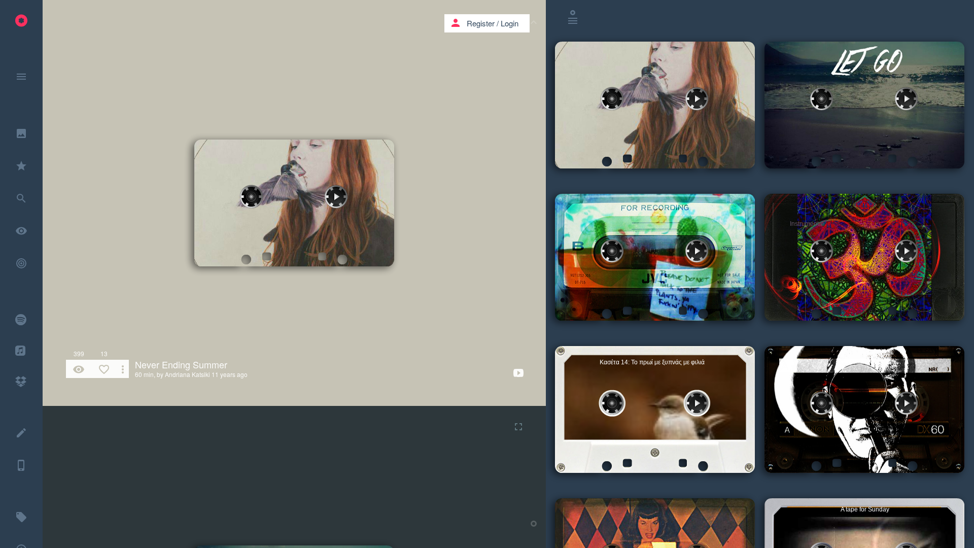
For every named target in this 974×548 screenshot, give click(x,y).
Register (481, 23)
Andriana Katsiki (187, 374)
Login (509, 23)
